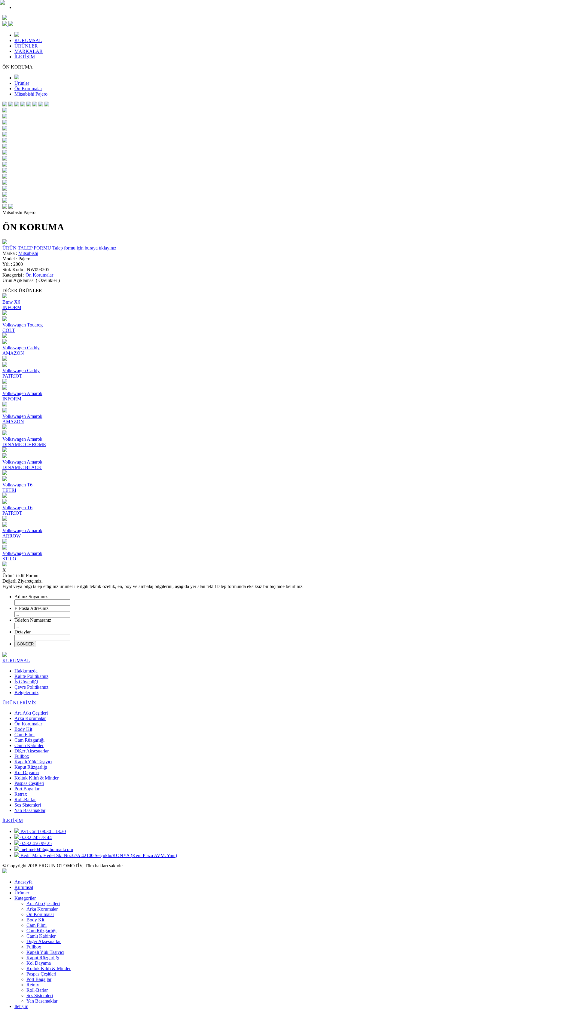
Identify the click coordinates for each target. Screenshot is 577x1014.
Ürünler (21, 83)
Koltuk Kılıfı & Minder (36, 777)
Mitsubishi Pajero (30, 93)
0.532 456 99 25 (36, 843)
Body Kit (23, 729)
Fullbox (21, 756)
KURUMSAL (28, 40)
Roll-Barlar (25, 799)
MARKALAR (28, 51)
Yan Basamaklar (29, 810)
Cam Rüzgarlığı (29, 740)
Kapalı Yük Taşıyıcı (33, 761)
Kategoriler (25, 898)
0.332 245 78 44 (36, 837)
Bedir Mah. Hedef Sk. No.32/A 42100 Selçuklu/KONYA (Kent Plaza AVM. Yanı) (98, 855)
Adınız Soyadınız (30, 596)
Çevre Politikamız (31, 687)
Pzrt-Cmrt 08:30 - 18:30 (43, 831)
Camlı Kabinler (29, 745)
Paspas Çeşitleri (29, 783)
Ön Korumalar (28, 88)
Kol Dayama (26, 772)
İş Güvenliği (26, 681)
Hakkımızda (26, 670)
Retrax (20, 794)
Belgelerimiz (26, 692)
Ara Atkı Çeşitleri (31, 712)
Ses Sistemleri (27, 804)
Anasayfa (23, 881)
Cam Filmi (24, 734)
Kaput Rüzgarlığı (30, 767)
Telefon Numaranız (32, 620)
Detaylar (22, 631)
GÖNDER (25, 644)
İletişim (21, 1006)
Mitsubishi (28, 253)
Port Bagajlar (26, 788)
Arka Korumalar (30, 718)
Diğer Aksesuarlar (31, 750)
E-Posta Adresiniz (31, 608)
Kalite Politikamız (31, 676)
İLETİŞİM (24, 56)
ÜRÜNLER (26, 45)
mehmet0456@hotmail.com (46, 849)
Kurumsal (23, 887)
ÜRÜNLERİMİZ (19, 702)
